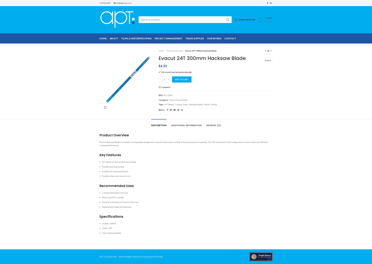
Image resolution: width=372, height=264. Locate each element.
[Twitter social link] (171, 110)
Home (161, 51)
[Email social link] (174, 110)
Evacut (268, 60)
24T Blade (169, 104)
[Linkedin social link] (271, 3)
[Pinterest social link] (178, 110)
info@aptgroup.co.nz (124, 3)
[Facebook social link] (267, 3)
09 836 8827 (106, 3)
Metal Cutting (210, 104)
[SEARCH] (227, 19)
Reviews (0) (213, 125)
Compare (165, 87)
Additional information (186, 125)
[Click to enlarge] (105, 107)
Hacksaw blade (196, 104)
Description (158, 125)
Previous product (265, 50)
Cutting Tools (181, 104)
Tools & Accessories (174, 51)
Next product (271, 50)
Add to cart (181, 79)
